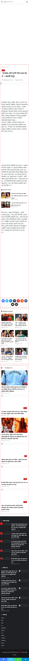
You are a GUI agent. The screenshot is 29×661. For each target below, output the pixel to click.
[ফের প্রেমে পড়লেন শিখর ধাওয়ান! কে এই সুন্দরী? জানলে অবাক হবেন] (5, 205)
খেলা (2, 633)
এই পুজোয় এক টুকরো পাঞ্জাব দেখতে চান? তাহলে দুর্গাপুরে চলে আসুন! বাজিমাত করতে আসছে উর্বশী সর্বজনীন (19, 535)
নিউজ (2, 620)
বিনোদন (7, 67)
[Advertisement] (14, 18)
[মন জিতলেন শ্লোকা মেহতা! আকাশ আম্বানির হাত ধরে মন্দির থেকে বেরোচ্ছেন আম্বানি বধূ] (7, 317)
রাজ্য (2, 623)
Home (4, 67)
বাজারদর (2, 630)
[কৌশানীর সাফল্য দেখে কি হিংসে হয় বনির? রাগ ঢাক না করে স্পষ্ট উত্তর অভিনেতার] (21, 351)
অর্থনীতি (2, 635)
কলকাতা (2, 618)
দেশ (2, 625)
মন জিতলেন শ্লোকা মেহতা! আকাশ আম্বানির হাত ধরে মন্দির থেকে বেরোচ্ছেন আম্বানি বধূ (7, 324)
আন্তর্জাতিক (3, 628)
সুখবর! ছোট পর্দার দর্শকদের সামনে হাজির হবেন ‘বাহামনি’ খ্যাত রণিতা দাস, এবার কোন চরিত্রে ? (19, 196)
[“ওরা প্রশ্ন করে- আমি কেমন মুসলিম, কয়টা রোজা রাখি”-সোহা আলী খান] (21, 333)
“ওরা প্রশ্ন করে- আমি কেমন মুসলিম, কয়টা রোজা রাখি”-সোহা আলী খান (21, 340)
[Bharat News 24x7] (8, 1)
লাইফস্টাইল (3, 640)
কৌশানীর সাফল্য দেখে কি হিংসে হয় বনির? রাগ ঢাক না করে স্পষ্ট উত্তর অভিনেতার (21, 358)
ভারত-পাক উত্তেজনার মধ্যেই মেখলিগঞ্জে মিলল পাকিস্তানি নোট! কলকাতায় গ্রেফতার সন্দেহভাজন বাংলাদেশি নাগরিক (12, 507)
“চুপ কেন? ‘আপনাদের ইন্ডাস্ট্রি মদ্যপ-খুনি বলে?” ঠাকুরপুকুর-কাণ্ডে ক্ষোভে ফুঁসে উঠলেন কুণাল (7, 358)
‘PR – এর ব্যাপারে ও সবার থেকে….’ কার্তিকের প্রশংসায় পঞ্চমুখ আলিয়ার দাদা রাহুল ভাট (20, 324)
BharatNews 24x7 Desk (8, 80)
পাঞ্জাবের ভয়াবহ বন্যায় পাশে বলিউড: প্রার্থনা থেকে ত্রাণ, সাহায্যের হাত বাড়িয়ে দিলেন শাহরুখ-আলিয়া (19, 552)
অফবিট (2, 645)
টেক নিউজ (3, 638)
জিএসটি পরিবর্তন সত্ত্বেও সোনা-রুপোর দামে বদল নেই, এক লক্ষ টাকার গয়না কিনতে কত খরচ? (19, 560)
